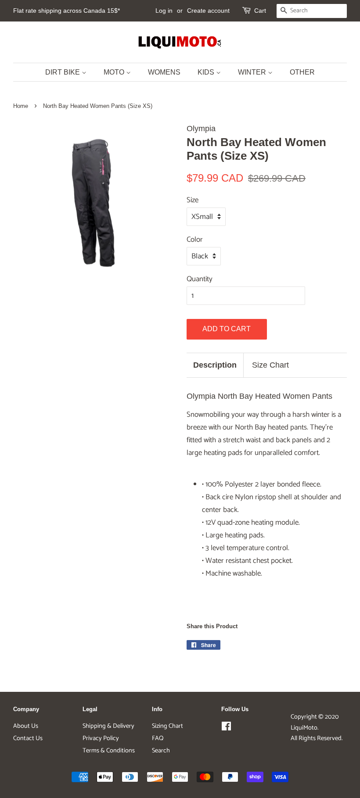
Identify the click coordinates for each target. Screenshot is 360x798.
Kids (207, 72)
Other (302, 72)
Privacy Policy (101, 738)
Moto (115, 72)
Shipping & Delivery (108, 726)
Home (20, 106)
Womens (164, 72)
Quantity (199, 279)
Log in (164, 10)
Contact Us (28, 738)
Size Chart (270, 365)
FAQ (157, 738)
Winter (253, 72)
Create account (208, 10)
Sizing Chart (167, 726)
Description (215, 365)
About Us (25, 726)
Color (195, 239)
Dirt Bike (63, 72)
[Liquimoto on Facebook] (226, 728)
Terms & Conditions (109, 750)
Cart (260, 10)
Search (161, 750)
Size (192, 200)
